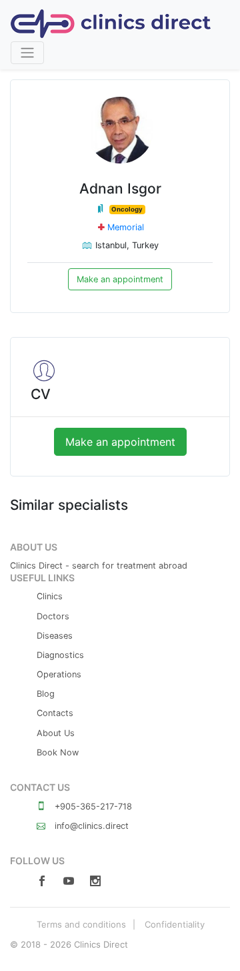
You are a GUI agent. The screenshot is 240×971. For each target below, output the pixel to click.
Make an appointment (120, 279)
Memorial (125, 227)
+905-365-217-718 (92, 806)
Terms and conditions (81, 924)
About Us (56, 733)
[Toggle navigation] (27, 52)
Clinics (50, 596)
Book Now (58, 752)
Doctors (53, 616)
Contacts (55, 713)
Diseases (55, 636)
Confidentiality (175, 924)
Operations (59, 674)
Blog (46, 694)
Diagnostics (60, 655)
